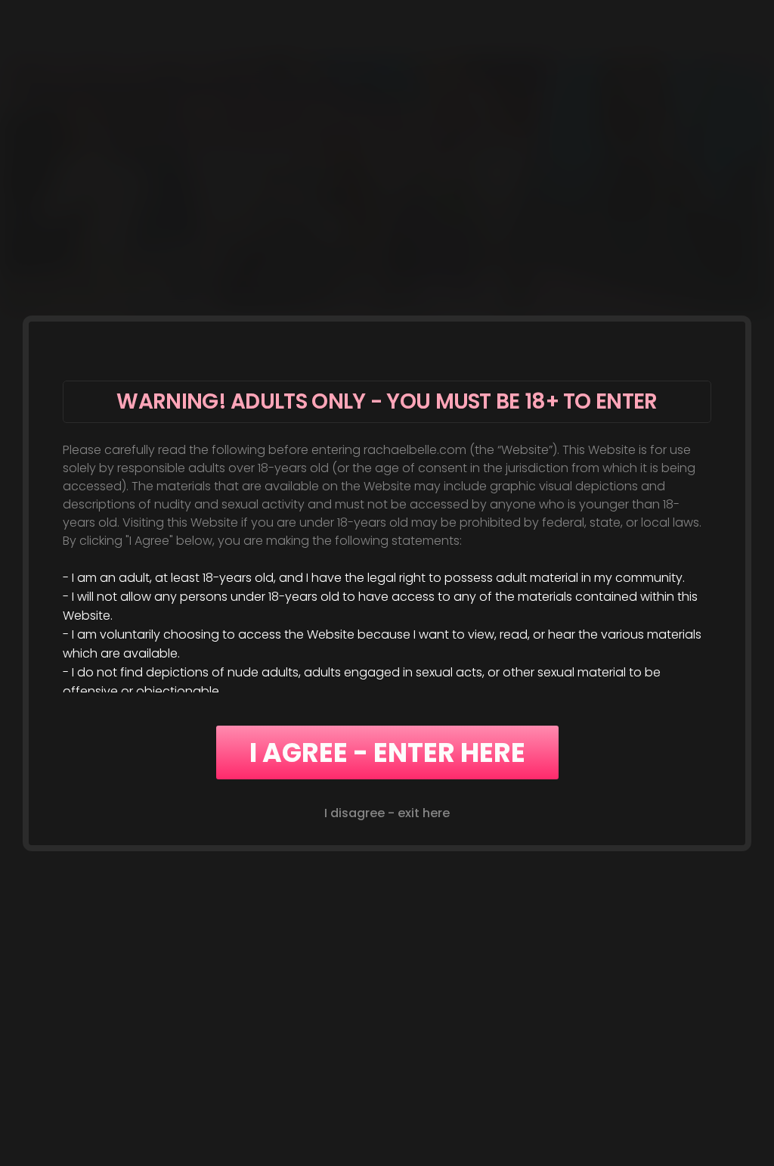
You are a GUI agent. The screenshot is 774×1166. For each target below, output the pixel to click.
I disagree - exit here (387, 813)
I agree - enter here (387, 752)
